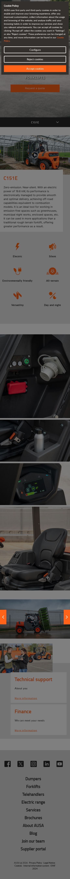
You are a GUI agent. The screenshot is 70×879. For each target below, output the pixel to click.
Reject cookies (35, 59)
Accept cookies (35, 68)
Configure (35, 50)
